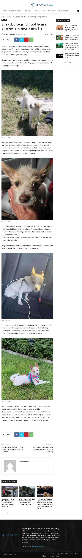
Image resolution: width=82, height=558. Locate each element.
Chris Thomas (10, 34)
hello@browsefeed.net (36, 546)
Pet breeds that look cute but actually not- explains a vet (72, 55)
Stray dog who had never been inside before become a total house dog (42, 449)
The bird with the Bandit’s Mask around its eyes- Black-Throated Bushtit (72, 37)
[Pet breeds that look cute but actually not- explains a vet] (59, 55)
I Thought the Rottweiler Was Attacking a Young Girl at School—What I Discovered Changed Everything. (9, 502)
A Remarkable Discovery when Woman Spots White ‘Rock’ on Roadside (12, 449)
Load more (67, 62)
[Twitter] (21, 40)
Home (3, 17)
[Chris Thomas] (2, 34)
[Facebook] (16, 40)
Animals (9, 17)
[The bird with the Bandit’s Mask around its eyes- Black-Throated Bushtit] (59, 37)
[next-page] (6, 513)
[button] (78, 11)
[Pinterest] (26, 40)
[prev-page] (2, 513)
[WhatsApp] (31, 40)
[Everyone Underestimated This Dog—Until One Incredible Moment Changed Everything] (27, 491)
